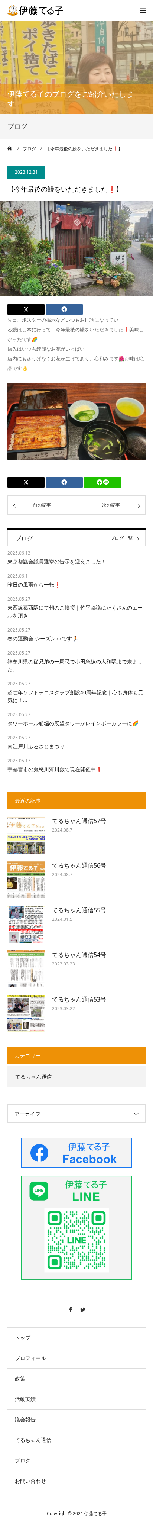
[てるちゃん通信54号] (26, 968)
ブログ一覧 (121, 538)
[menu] (142, 10)
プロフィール (30, 1358)
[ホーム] (10, 148)
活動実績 (25, 1398)
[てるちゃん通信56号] (26, 879)
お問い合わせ (30, 1480)
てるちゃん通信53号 (79, 999)
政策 (20, 1378)
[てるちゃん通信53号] (26, 1013)
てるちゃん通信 (33, 1076)
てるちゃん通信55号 (79, 910)
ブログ (22, 1460)
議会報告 (25, 1419)
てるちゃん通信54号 (79, 955)
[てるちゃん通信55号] (26, 924)
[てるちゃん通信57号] (26, 835)
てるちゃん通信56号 (79, 865)
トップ (22, 1337)
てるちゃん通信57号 (79, 821)
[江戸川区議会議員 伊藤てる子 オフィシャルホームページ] (35, 10)
